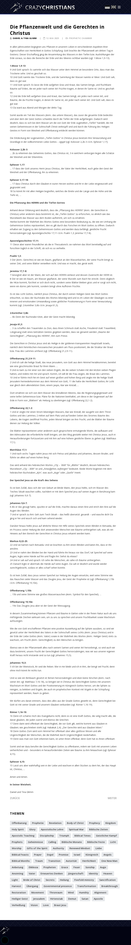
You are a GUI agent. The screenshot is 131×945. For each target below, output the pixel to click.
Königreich (92, 854)
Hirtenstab (56, 898)
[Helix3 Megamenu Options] (119, 7)
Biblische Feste (96, 842)
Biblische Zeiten (98, 829)
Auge (103, 867)
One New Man (109, 860)
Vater (32, 873)
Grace (64, 867)
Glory (32, 829)
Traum (39, 860)
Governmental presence (58, 886)
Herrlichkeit (89, 860)
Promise (63, 854)
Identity (93, 873)
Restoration (19, 892)
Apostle (98, 898)
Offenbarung (19, 823)
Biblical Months (21, 860)
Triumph (64, 835)
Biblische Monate (72, 842)
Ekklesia (33, 867)
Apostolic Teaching (23, 835)
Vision (34, 905)
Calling (52, 842)
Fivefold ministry (84, 879)
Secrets (50, 879)
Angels (108, 854)
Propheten (49, 867)
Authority (58, 848)
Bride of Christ (31, 879)
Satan (85, 898)
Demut (72, 898)
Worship (16, 848)
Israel (77, 854)
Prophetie (38, 823)
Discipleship (47, 835)
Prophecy (94, 823)
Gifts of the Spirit (37, 848)
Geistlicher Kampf (106, 835)
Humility (84, 892)
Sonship (90, 867)
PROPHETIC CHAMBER (80, 38)
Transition (54, 860)
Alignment (100, 892)
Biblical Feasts (20, 854)
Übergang (32, 886)
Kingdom (110, 823)
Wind (71, 892)
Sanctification (107, 879)
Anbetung (17, 867)
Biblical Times (82, 835)
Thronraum (55, 892)
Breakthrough (109, 886)
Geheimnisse (35, 842)
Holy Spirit (18, 829)
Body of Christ (75, 823)
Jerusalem (39, 898)
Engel (50, 854)
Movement (37, 892)
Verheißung (18, 905)
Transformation (86, 886)
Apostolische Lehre (52, 829)
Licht (113, 842)
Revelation (55, 823)
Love (46, 905)
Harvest (16, 886)
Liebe (99, 848)
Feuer (76, 867)
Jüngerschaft (75, 873)
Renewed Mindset (79, 848)
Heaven (107, 873)
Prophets (17, 842)
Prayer (38, 854)
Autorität (71, 860)
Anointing (17, 873)
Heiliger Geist (20, 898)
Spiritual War (76, 829)
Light (15, 879)
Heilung (64, 879)
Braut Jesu (60, 905)
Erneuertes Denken (52, 873)
